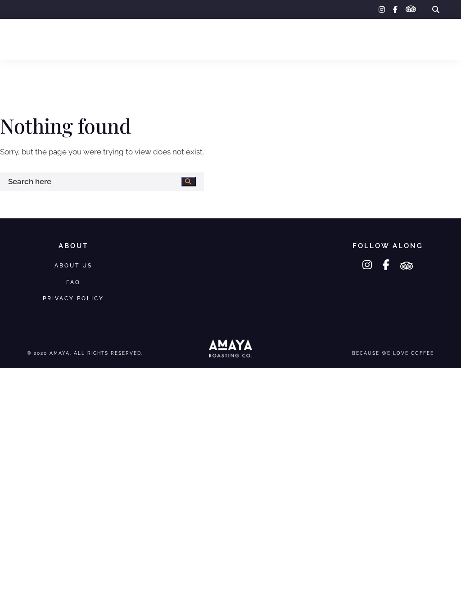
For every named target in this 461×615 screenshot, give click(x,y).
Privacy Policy (73, 298)
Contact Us (418, 39)
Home (31, 39)
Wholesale (112, 39)
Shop (66, 39)
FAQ (374, 39)
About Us (334, 39)
